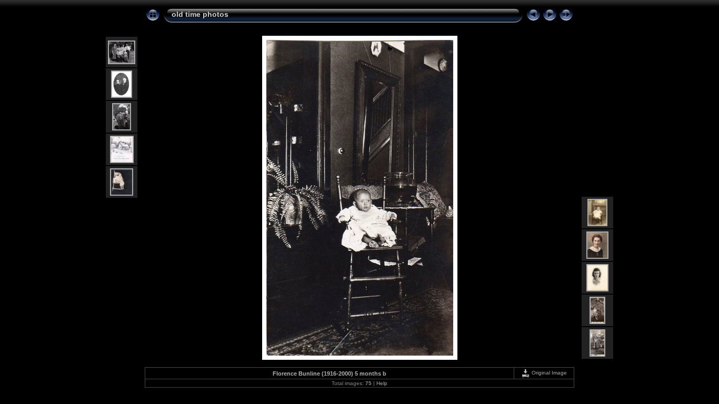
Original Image (548, 373)
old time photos (200, 14)
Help (381, 383)
